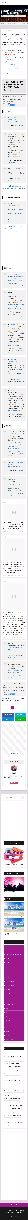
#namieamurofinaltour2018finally (16, 276)
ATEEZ (12, 1105)
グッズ (7, 966)
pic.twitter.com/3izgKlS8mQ (14, 466)
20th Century (15, 1056)
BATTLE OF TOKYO (19, 1122)
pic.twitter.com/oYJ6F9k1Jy (14, 672)
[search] (22, 797)
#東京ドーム (18, 119)
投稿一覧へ (13, 782)
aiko (6, 1080)
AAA (13, 1063)
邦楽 (6, 1027)
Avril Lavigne (19, 1105)
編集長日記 (8, 1020)
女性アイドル (8, 997)
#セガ (9, 306)
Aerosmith (13, 1070)
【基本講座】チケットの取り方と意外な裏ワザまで (14, 865)
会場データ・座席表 (10, 985)
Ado (6, 1070)
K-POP (7, 947)
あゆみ (4, 575)
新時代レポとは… (13, 1211)
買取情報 (7, 1024)
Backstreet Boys (17, 1115)
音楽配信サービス (9, 1039)
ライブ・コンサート (10, 981)
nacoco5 (6, 531)
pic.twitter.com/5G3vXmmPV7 (15, 280)
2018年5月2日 (11, 162)
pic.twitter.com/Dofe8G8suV (15, 156)
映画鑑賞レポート (9, 1004)
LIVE (12, 15)
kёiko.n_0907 (6, 637)
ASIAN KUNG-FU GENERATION (12, 1102)
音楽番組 (7, 1035)
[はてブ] (8, 719)
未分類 (7, 1008)
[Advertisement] (14, 247)
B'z (20, 1108)
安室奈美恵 (17, 15)
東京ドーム (22, 15)
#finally (21, 670)
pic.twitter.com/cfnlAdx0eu (14, 213)
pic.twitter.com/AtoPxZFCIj (14, 448)
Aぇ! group (8, 1108)
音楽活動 (7, 1031)
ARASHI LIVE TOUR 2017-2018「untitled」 (11, 1094)
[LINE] (20, 719)
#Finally (13, 119)
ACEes (18, 1063)
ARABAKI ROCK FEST (18, 1090)
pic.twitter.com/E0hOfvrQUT (15, 345)
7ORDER (14, 1060)
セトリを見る (7, 104)
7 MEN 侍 (7, 1060)
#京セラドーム (12, 211)
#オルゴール (14, 306)
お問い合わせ (20, 1212)
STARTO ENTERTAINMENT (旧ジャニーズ (14, 954)
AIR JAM (18, 1080)
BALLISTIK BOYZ (9, 1118)
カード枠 (7, 962)
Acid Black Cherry (9, 1066)
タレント (7, 973)
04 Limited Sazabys (16, 1053)
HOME (3, 23)
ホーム (6, 1211)
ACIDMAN (18, 1066)
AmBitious (14, 1083)
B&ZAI (14, 1108)
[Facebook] (8, 714)
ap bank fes (16, 1087)
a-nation (21, 1060)
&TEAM (7, 1053)
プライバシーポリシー (10, 1212)
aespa (19, 1070)
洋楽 (6, 1012)
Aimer (12, 1080)
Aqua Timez (8, 1090)
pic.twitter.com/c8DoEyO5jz (14, 308)
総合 (6, 1016)
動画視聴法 (8, 989)
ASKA (7, 1105)
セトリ (7, 970)
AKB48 (7, 1083)
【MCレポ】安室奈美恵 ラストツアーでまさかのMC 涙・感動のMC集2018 (13, 188)
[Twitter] (20, 714)
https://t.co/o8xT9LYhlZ (14, 444)
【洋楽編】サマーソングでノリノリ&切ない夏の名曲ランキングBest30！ (14, 933)
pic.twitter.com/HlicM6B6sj (15, 376)
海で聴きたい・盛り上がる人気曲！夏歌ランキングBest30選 (14, 917)
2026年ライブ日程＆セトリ (10, 891)
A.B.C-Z (7, 1063)
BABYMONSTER (17, 1112)
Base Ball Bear (9, 1122)
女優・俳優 (8, 993)
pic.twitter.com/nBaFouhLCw (15, 410)
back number (8, 1115)
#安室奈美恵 (17, 274)
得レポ (7, 1000)
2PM (22, 1056)
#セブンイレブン (12, 278)
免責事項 (21, 1211)
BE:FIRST (7, 1125)
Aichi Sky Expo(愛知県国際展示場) (13, 1077)
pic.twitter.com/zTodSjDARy (14, 651)
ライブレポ (8, 977)
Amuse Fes (8, 1087)
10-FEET (7, 1056)
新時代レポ (17, 1216)
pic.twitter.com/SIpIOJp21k (14, 490)
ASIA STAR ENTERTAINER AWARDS (13, 1098)
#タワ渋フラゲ (12, 359)
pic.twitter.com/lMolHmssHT (15, 121)
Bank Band (18, 1118)
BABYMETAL (8, 1112)
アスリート (8, 958)
